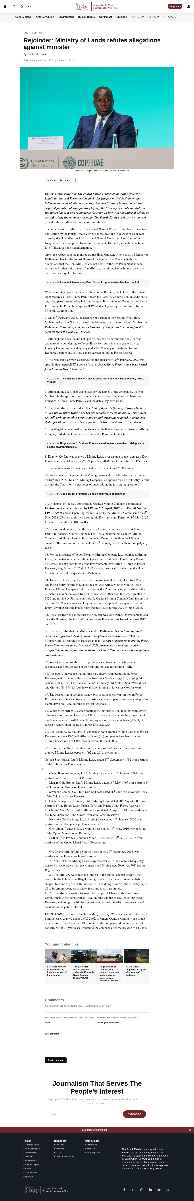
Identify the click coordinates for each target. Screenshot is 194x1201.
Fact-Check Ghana (65, 1156)
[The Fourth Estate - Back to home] (97, 6)
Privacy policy (93, 1152)
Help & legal (92, 1141)
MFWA (59, 1152)
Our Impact (105, 17)
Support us (175, 6)
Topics (27, 1141)
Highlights (60, 1141)
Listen (66, 180)
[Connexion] (189, 6)
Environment (66, 17)
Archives (60, 1148)
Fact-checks (31, 1172)
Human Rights (86, 17)
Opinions (121, 17)
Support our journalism (94, 1130)
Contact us (91, 1144)
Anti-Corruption (45, 17)
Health (28, 1168)
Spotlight (29, 1176)
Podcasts (173, 17)
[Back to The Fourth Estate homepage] (45, 1190)
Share (53, 180)
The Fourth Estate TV (147, 17)
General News (23, 17)
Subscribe (134, 1114)
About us (90, 1148)
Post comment (55, 1060)
